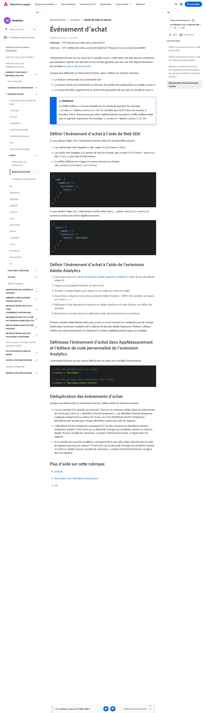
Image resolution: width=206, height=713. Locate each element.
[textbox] (20, 29)
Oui (175, 27)
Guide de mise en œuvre (97, 19)
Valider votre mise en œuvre (19, 360)
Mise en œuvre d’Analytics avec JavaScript (20, 327)
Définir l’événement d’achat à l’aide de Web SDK (185, 49)
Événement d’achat (21, 171)
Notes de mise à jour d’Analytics (20, 57)
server (12, 244)
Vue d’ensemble (15, 81)
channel (13, 116)
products (13, 211)
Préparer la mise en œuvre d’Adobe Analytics (18, 299)
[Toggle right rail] (168, 13)
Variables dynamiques (19, 136)
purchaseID (15, 224)
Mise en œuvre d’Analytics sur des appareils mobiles (21, 344)
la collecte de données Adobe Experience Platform (100, 276)
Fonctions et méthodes (18, 270)
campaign (14, 110)
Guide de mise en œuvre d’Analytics (17, 49)
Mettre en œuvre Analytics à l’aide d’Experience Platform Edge (19, 309)
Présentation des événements (19, 163)
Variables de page (16, 94)
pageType (14, 199)
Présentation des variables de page (23, 102)
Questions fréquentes (15, 366)
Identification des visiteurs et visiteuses (19, 291)
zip (11, 263)
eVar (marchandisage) (20, 149)
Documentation (58, 19)
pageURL (14, 205)
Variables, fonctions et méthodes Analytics (16, 74)
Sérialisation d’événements (24, 179)
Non (183, 27)
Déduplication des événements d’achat (183, 84)
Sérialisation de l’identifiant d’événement (76, 478)
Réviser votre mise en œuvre (19, 373)
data (75, 211)
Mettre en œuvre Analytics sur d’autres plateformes (18, 335)
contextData (15, 123)
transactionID (15, 257)
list (55, 485)
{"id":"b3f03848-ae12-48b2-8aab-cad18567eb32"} (83, 42)
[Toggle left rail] (37, 13)
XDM (75, 140)
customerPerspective (19, 129)
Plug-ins (11, 277)
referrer (13, 231)
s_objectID (14, 237)
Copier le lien (188, 34)
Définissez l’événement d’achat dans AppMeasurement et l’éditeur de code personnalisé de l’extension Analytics (184, 71)
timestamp (14, 250)
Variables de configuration (20, 88)
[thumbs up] (106, 708)
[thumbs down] (113, 708)
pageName (15, 192)
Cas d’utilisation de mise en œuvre (18, 353)
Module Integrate (15, 283)
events (12, 155)
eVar (12, 142)
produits (58, 471)
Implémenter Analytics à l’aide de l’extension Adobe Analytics (20, 319)
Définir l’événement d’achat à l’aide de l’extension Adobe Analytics (185, 58)
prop (12, 218)
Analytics (75, 19)
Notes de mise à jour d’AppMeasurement (15, 65)
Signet (174, 34)
